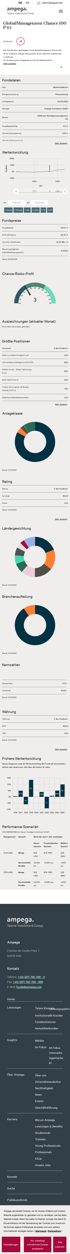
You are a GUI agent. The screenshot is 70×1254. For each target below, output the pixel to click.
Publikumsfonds (17, 1200)
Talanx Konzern (45, 1008)
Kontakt (12, 1176)
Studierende (42, 1133)
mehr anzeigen (9, 63)
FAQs (38, 1158)
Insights (12, 1040)
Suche (11, 1188)
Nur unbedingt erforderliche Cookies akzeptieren (37, 1244)
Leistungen (14, 1007)
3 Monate (18, 210)
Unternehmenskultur (48, 1081)
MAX (50, 210)
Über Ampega (15, 1074)
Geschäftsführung (46, 1107)
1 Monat (8, 210)
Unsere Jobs (43, 1165)
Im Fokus (40, 1047)
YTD (43, 210)
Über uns (40, 1075)
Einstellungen (11, 1244)
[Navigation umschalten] (61, 11)
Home (11, 999)
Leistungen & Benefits (49, 1126)
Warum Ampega (45, 1120)
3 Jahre (35, 210)
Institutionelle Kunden (49, 1015)
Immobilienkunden (46, 1028)
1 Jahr (27, 210)
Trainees (40, 1139)
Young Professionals (47, 1145)
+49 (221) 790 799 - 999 (28, 982)
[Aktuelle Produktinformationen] (61, 67)
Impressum (40, 1231)
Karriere (12, 1119)
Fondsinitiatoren (45, 1022)
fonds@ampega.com (29, 987)
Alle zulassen (60, 1244)
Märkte (39, 1040)
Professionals (43, 1152)
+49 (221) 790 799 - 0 (31, 977)
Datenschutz (54, 1231)
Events (39, 1101)
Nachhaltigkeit (44, 1088)
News (38, 1094)
